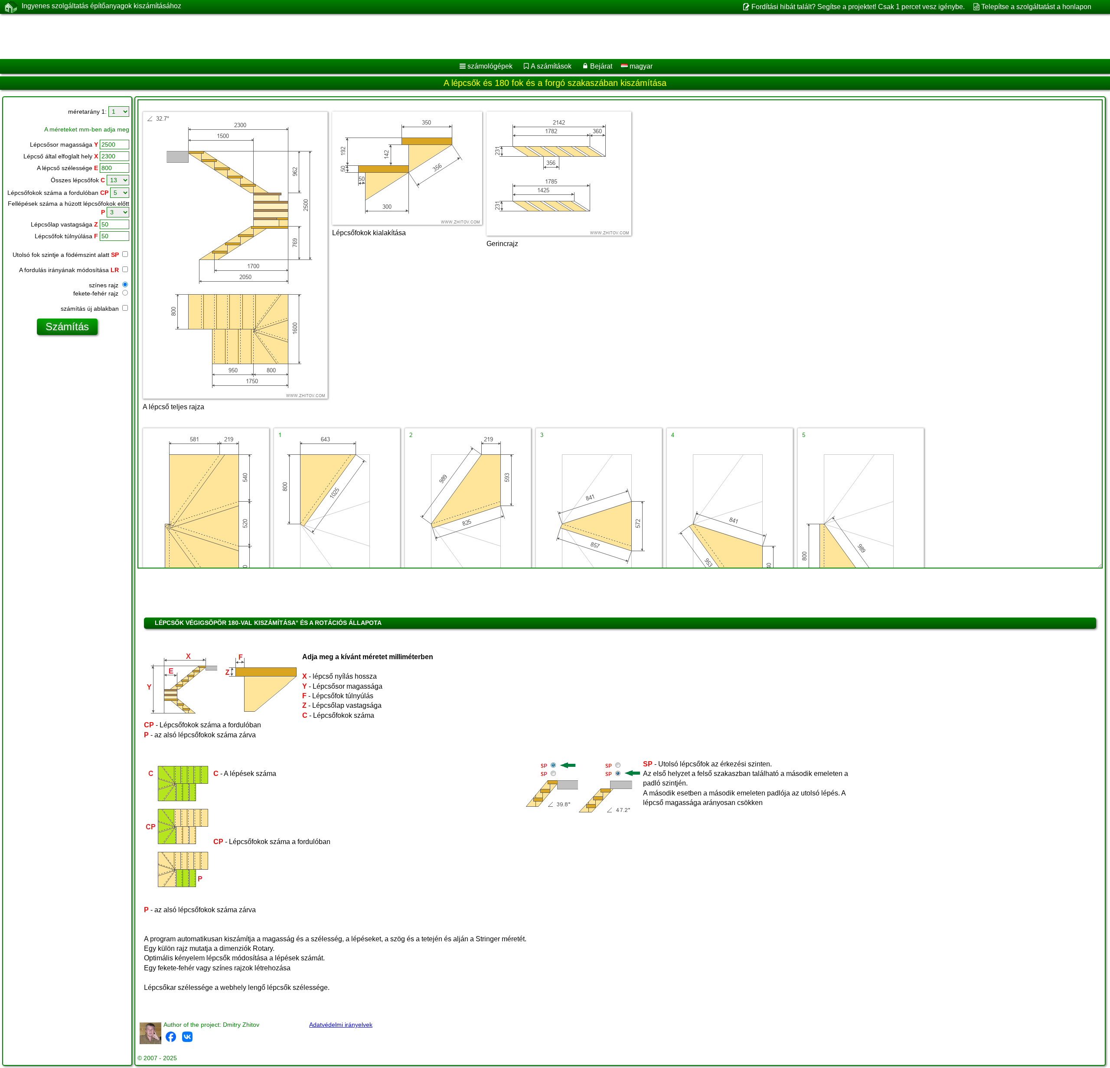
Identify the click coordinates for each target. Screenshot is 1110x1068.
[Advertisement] (263, 36)
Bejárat (601, 66)
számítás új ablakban (91, 308)
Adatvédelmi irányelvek (340, 1024)
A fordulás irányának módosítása (69, 269)
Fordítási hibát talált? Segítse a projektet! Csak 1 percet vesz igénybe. (857, 6)
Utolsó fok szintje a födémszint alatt (66, 254)
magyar (640, 66)
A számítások (551, 66)
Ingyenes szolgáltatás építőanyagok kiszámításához (101, 6)
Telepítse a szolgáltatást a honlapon (1036, 6)
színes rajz (104, 285)
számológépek (490, 66)
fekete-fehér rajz (96, 293)
